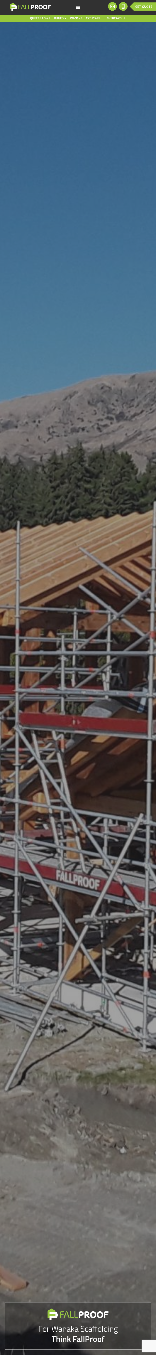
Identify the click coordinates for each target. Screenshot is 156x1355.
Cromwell (94, 18)
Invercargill (116, 18)
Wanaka (76, 18)
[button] (78, 7)
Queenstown (40, 18)
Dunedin (60, 18)
